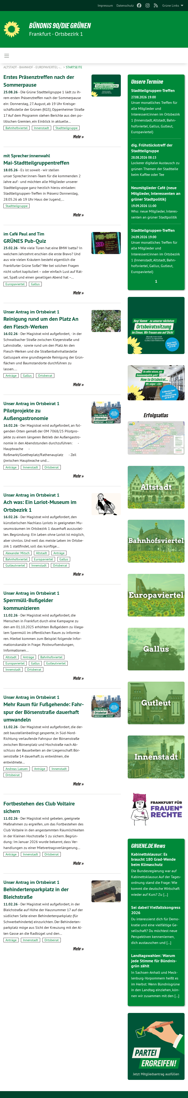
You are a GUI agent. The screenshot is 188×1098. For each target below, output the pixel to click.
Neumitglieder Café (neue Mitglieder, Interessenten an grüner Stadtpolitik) (155, 193)
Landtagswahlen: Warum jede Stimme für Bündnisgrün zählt (154, 960)
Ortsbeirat (45, 375)
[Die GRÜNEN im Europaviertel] (156, 595)
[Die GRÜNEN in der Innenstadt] (156, 757)
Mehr (77, 136)
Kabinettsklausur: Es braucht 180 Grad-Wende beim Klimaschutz (153, 859)
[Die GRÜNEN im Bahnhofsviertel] (156, 541)
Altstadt (41, 553)
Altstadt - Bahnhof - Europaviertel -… (32, 67)
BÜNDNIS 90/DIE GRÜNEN (60, 26)
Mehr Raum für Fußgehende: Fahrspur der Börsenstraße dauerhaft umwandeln (43, 712)
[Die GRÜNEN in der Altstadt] (156, 487)
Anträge (11, 375)
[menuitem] (105, 5)
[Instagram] (147, 5)
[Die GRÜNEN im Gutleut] (156, 703)
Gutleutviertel (15, 565)
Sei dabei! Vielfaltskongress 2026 (155, 910)
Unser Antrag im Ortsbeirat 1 (31, 312)
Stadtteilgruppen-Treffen (153, 90)
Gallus (35, 284)
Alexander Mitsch (18, 553)
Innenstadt (41, 128)
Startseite (74, 67)
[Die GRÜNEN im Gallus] (156, 649)
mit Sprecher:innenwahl (26, 156)
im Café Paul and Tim (23, 234)
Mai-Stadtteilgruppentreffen (36, 162)
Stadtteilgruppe (66, 128)
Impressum (105, 5)
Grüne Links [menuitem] (170, 5)
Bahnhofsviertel (17, 128)
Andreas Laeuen (17, 769)
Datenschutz (125, 5)
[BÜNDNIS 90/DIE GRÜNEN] (11, 29)
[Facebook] (139, 5)
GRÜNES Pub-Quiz (24, 240)
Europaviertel (15, 284)
